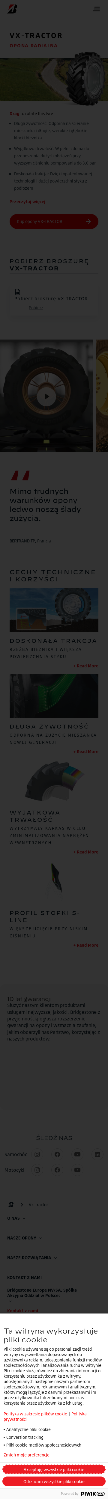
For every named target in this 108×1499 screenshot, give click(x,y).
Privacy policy (79, 1455)
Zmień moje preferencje (27, 1455)
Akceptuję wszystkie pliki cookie (54, 1469)
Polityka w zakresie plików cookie (35, 1413)
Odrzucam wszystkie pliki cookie (54, 1481)
